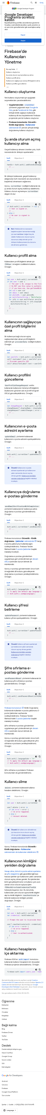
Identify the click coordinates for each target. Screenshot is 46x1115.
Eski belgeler (6, 1067)
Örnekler (5, 1012)
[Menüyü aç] (3, 2)
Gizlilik (11, 1104)
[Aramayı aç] (31, 2)
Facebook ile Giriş (25, 110)
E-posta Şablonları (23, 549)
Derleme (10, 46)
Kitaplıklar (5, 1016)
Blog (3, 1029)
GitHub (4, 1019)
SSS (3, 1063)
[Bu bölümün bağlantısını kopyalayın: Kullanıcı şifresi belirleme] (22, 609)
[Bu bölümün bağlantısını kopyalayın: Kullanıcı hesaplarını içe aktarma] (26, 953)
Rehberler (5, 1005)
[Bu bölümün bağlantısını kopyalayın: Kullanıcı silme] (29, 782)
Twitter (4, 1036)
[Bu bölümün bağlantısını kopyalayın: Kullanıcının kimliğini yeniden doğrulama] (38, 865)
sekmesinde (25, 541)
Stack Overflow (7, 1053)
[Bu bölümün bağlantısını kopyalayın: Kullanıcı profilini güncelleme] (25, 379)
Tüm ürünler (6, 1095)
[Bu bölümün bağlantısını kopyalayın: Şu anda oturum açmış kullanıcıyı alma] (31, 143)
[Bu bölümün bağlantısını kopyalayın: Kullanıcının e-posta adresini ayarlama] (35, 430)
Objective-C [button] (19, 158)
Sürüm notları (6, 1060)
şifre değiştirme (13, 874)
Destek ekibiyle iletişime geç (12, 1049)
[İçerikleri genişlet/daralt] (17, 69)
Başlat (23, 41)
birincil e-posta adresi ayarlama (28, 871)
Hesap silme (9, 871)
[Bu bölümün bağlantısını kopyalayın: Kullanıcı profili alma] (38, 256)
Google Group (7, 1056)
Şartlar (4, 1104)
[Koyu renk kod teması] (36, 162)
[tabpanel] (23, 167)
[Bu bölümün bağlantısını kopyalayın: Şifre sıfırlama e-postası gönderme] (36, 672)
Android (5, 1081)
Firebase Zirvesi (7, 1032)
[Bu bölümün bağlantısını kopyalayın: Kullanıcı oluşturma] (37, 92)
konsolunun (12, 708)
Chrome (5, 1085)
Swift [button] (8, 158)
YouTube (5, 1040)
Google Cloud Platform (10, 1092)
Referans (5, 1009)
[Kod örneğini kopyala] (39, 162)
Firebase (5, 1088)
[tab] (8, 158)
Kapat (23, 35)
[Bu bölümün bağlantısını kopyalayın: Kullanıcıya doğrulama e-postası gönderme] (6, 500)
